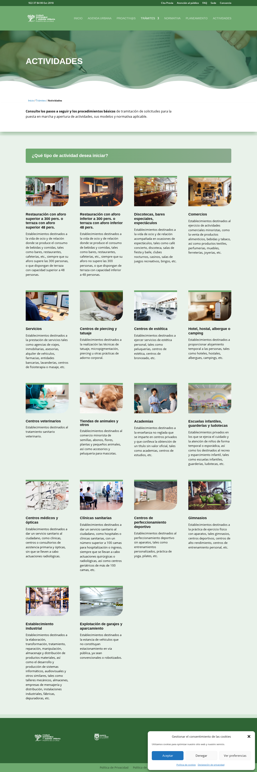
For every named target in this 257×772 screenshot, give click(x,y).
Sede (213, 3)
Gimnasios (197, 518)
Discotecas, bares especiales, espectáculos (149, 218)
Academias (143, 421)
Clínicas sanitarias (96, 518)
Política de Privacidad (114, 767)
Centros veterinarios (43, 421)
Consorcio (225, 3)
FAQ (204, 3)
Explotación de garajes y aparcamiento (101, 626)
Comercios (197, 214)
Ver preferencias (235, 756)
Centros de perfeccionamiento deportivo (150, 522)
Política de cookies (186, 764)
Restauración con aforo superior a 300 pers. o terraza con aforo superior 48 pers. (46, 220)
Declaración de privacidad (211, 764)
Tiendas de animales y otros (99, 423)
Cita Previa (167, 3)
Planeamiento (197, 18)
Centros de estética (150, 329)
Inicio (78, 18)
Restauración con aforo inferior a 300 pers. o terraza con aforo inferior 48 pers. (101, 220)
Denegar (201, 756)
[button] (249, 736)
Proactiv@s (126, 18)
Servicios (34, 329)
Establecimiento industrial (39, 626)
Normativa (172, 18)
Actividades (222, 18)
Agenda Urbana (99, 18)
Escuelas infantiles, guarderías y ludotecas (208, 423)
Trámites (148, 18)
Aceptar (167, 756)
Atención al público (188, 3)
